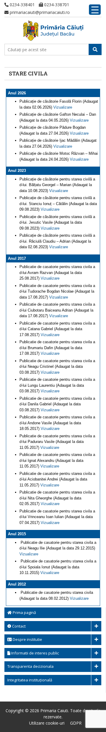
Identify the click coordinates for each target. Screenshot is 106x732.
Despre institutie (27, 639)
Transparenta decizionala (30, 666)
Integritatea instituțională (29, 680)
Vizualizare (62, 107)
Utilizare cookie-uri (46, 723)
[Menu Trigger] (95, 9)
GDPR (76, 723)
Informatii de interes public (34, 653)
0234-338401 (22, 4)
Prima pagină (24, 612)
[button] (95, 49)
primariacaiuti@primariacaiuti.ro (39, 12)
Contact (18, 626)
